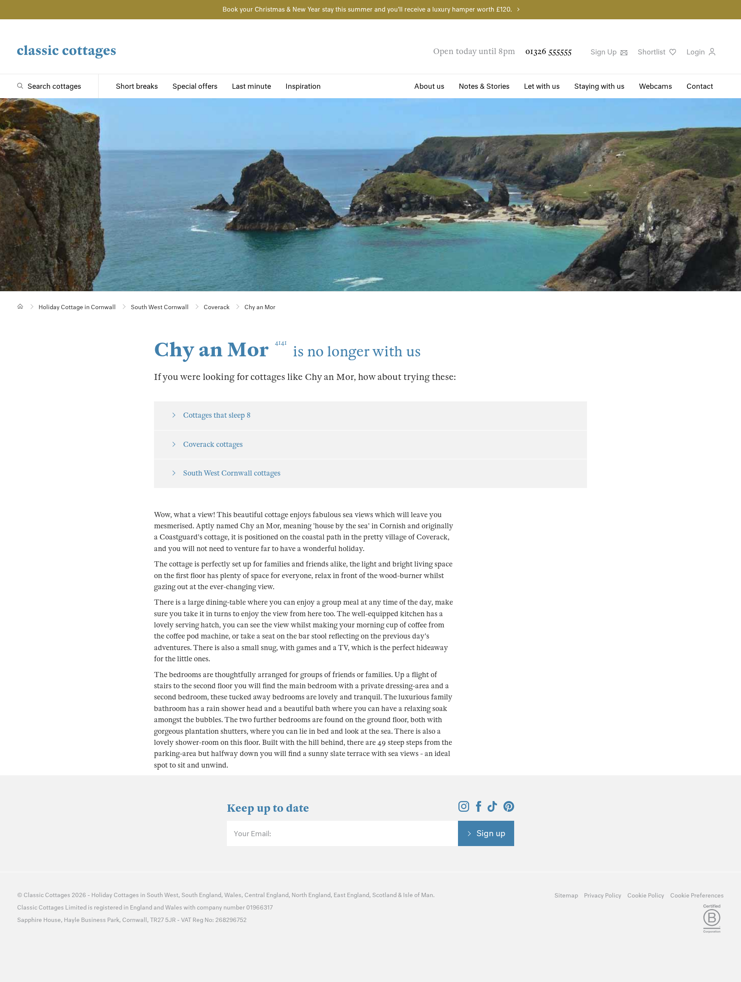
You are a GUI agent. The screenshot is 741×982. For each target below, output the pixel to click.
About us (429, 86)
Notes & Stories (484, 86)
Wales (232, 895)
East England (351, 895)
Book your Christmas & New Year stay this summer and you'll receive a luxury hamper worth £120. (367, 9)
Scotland (384, 895)
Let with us (542, 86)
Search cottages (54, 86)
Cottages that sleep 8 (216, 415)
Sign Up (604, 52)
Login (697, 52)
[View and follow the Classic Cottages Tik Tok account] (492, 809)
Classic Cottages (47, 895)
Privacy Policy (602, 895)
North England (311, 895)
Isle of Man (418, 895)
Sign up (491, 833)
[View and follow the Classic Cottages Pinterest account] (508, 809)
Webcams (655, 86)
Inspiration (303, 86)
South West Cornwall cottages (231, 473)
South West (162, 895)
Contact (700, 86)
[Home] (20, 306)
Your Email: (252, 833)
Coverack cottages (213, 444)
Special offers (194, 86)
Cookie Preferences (697, 895)
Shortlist (652, 52)
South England (201, 895)
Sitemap (566, 895)
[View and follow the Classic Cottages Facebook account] (479, 809)
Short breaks (137, 86)
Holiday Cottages (115, 895)
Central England (266, 895)
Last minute (251, 86)
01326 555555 (548, 51)
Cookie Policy (645, 895)
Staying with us (599, 86)
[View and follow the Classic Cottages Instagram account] (463, 809)
